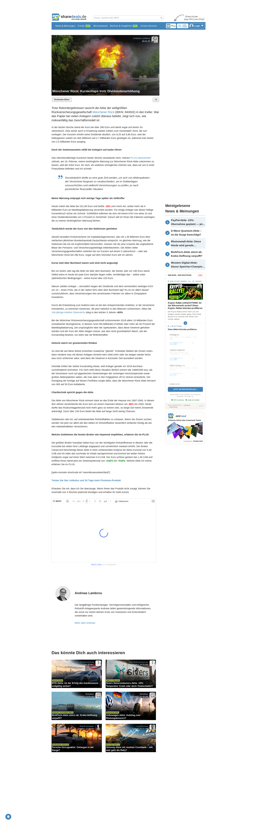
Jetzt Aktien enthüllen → (185, 389)
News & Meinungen (65, 25)
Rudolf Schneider (87, 726)
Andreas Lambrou (141, 38)
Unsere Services (149, 25)
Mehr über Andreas (85, 623)
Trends (81, 25)
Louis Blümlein (142, 726)
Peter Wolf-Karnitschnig (84, 662)
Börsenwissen (100, 25)
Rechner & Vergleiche (121, 25)
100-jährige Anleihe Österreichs (68, 312)
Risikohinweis (173, 407)
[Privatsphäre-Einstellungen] (8, 817)
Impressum (186, 405)
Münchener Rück (103, 112)
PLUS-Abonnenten (141, 158)
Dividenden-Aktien (61, 100)
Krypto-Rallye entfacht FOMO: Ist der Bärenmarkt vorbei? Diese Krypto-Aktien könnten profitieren (185, 305)
